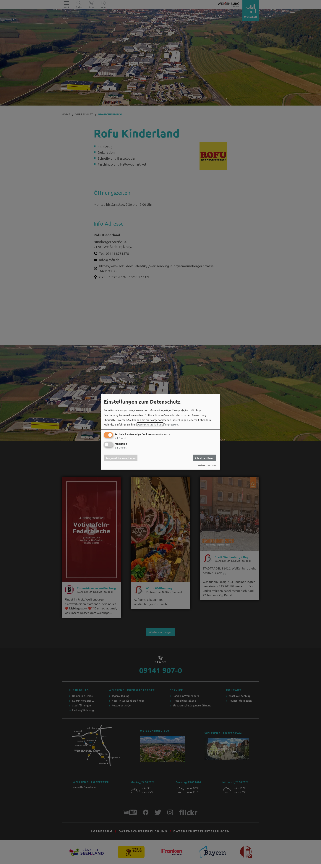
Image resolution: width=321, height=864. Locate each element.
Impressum (171, 424)
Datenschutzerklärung (150, 424)
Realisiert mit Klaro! (207, 465)
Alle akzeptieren (204, 457)
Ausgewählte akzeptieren (121, 457)
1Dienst (121, 438)
